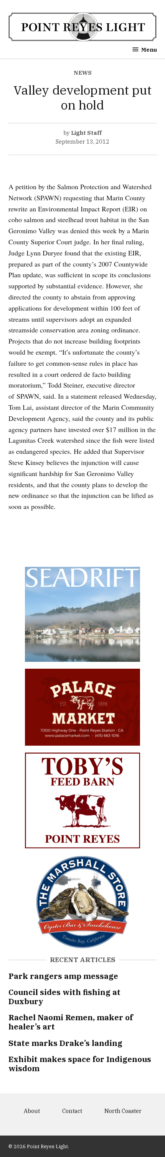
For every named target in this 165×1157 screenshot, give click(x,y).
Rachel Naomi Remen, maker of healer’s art (70, 1022)
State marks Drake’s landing (65, 1043)
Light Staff (86, 132)
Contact (72, 1110)
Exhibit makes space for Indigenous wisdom (79, 1064)
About (32, 1110)
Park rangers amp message (63, 976)
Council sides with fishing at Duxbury (64, 996)
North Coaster (123, 1110)
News (83, 72)
